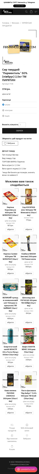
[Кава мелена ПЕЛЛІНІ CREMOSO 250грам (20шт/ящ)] (10, 379)
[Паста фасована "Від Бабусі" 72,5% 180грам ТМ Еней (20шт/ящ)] (28, 379)
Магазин (15, 23)
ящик (7, 116)
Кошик (12, 449)
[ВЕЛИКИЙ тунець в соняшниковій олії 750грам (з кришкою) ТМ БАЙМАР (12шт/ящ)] (10, 287)
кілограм (8, 110)
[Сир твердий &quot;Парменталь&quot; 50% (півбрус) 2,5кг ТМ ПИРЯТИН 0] (19, 47)
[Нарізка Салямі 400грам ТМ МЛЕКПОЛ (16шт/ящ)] (10, 243)
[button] (19, 5)
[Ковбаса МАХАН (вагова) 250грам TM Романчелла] (28, 243)
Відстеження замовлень (12, 440)
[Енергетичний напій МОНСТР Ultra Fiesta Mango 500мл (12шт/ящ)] (10, 336)
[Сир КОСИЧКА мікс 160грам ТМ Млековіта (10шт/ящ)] (28, 196)
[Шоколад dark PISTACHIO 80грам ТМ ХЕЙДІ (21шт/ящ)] (28, 287)
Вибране (27, 439)
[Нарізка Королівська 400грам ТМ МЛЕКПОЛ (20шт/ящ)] (10, 196)
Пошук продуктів (12, 429)
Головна (5, 23)
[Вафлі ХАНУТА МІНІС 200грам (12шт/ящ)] (28, 336)
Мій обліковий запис (27, 429)
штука (7, 105)
